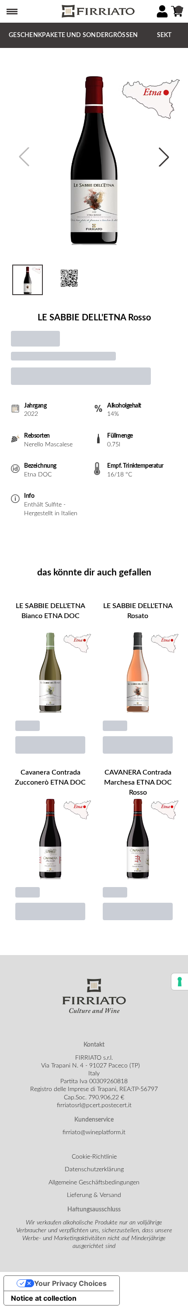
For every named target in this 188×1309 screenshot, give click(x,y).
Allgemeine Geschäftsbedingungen (94, 1183)
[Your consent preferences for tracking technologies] (179, 981)
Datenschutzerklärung (94, 1169)
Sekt (164, 35)
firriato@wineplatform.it (94, 1132)
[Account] (162, 11)
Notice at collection (44, 1298)
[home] (97, 11)
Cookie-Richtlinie (94, 1157)
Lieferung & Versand (94, 1195)
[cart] (177, 11)
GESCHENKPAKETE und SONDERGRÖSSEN (73, 35)
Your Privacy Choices (70, 1283)
